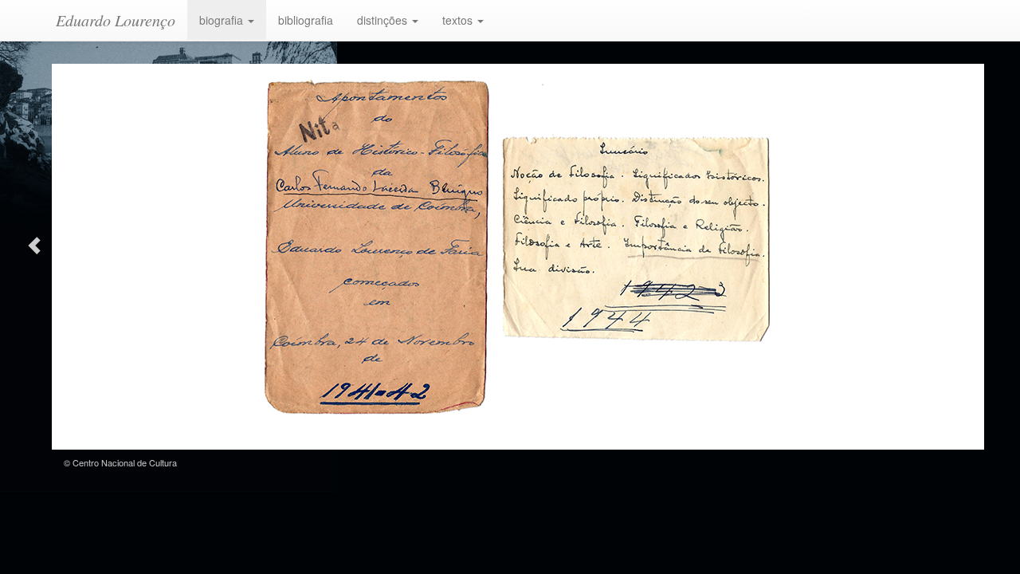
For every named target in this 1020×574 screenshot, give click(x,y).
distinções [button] (383, 20)
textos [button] (459, 20)
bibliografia (305, 20)
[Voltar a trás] (33, 243)
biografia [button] (222, 20)
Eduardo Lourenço (115, 20)
